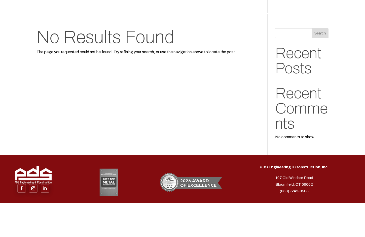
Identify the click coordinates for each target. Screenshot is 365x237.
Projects (291, 14)
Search (320, 33)
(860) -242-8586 (294, 191)
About (241, 14)
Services (262, 14)
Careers (314, 14)
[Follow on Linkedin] (45, 188)
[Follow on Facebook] (21, 188)
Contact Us (340, 14)
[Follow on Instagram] (33, 188)
